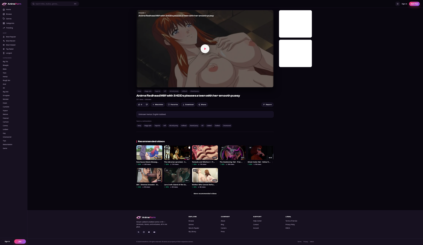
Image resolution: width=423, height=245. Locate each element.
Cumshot (6, 107)
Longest (9, 53)
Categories (10, 23)
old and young (174, 91)
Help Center (257, 221)
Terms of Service (291, 221)
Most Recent (10, 41)
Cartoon (6, 122)
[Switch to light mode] (398, 4)
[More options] (161, 162)
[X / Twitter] (138, 232)
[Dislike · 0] (146, 104)
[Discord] (149, 232)
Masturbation (7, 145)
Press (223, 232)
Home (8, 9)
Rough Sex (6, 80)
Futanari (6, 118)
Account (256, 228)
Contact (256, 225)
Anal (4, 84)
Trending (9, 28)
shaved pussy (194, 91)
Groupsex (6, 96)
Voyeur (5, 111)
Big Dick (5, 92)
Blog (222, 225)
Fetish (5, 103)
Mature (5, 114)
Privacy (305, 242)
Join (20, 241)
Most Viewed (10, 45)
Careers (223, 228)
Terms (299, 242)
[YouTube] (154, 232)
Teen (4, 73)
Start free (414, 4)
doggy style (148, 91)
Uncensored (7, 137)
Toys (4, 141)
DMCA (288, 228)
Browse (9, 14)
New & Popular (194, 228)
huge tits (157, 91)
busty (139, 91)
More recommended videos (205, 193)
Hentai (5, 77)
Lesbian (5, 129)
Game (5, 148)
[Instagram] (144, 232)
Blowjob (5, 65)
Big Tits (5, 62)
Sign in (7, 241)
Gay (4, 133)
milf (165, 91)
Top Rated (9, 49)
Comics (5, 126)
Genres (9, 19)
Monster (6, 99)
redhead (184, 91)
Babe (4, 69)
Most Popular (11, 37)
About (223, 221)
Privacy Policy (290, 225)
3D (4, 88)
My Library (192, 232)
